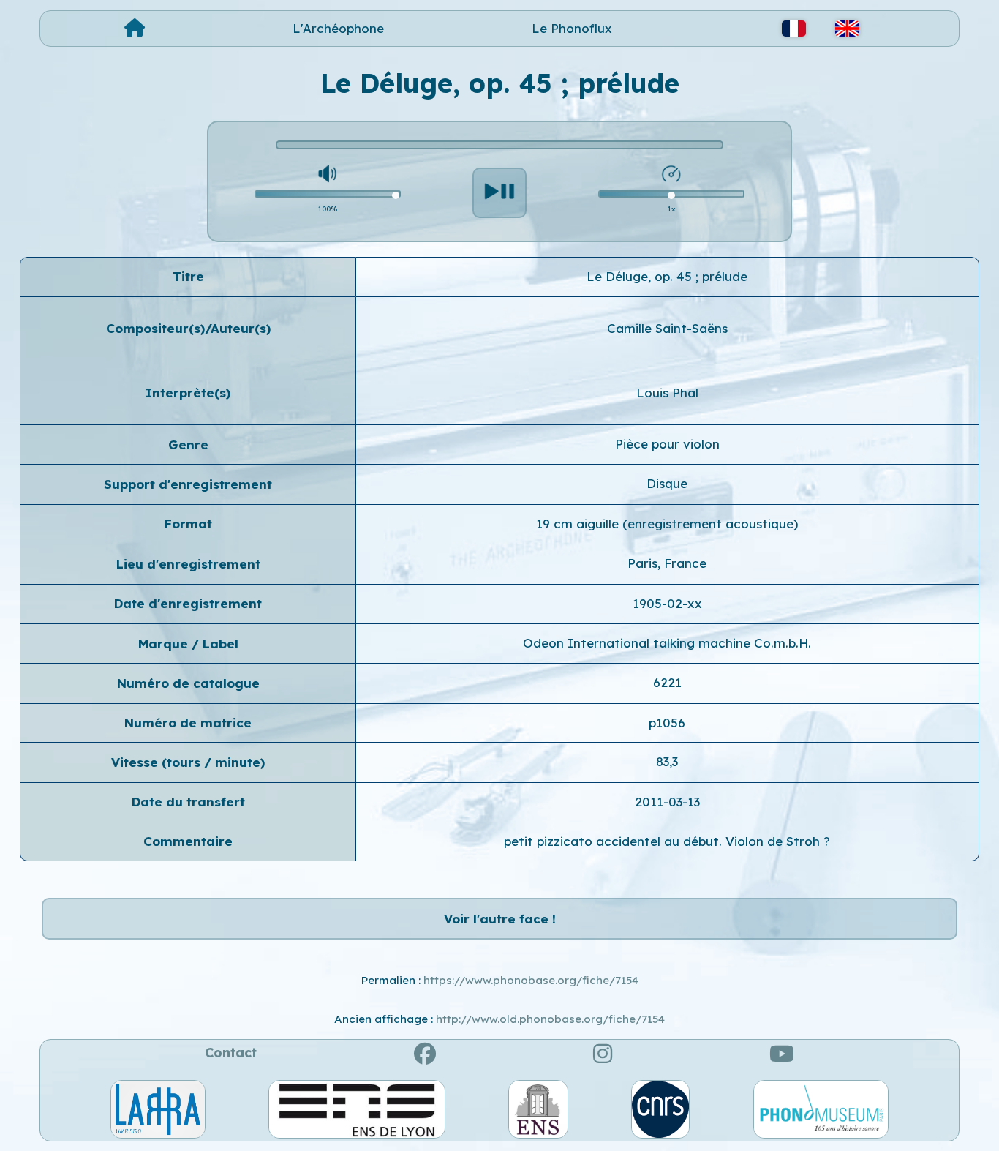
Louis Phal (667, 392)
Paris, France (666, 563)
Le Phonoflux (572, 28)
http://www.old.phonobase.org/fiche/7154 (550, 1019)
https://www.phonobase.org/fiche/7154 (530, 980)
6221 (667, 682)
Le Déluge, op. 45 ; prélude (667, 276)
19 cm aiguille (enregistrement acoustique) (667, 523)
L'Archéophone (338, 28)
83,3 (667, 761)
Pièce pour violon (667, 443)
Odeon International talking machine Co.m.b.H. (667, 643)
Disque (666, 483)
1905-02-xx (667, 603)
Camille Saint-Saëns (667, 328)
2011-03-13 (667, 801)
